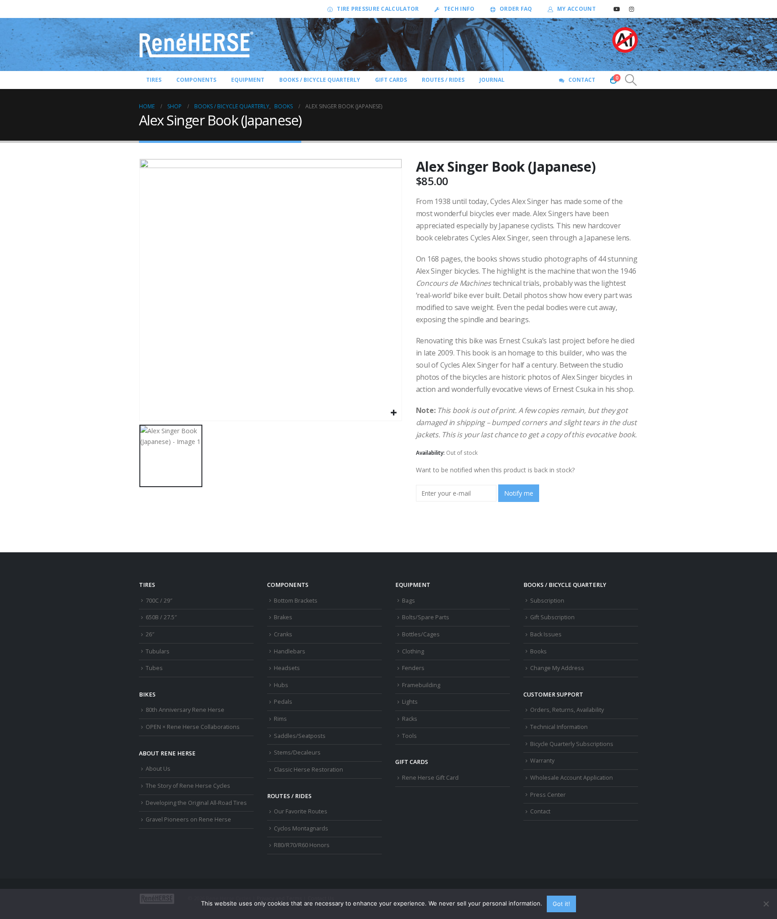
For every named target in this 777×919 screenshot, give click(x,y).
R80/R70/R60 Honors (302, 845)
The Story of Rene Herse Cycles (188, 786)
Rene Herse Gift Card (430, 777)
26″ (150, 634)
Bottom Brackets (295, 600)
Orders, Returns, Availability (567, 710)
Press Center (548, 795)
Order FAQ (516, 9)
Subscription (547, 600)
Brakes (283, 617)
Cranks (283, 634)
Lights (410, 702)
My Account (576, 9)
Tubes (154, 668)
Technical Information (559, 727)
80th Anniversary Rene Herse (185, 710)
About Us (158, 768)
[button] (631, 80)
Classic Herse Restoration (308, 769)
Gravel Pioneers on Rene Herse (188, 819)
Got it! (561, 903)
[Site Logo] (196, 44)
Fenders (413, 668)
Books (538, 651)
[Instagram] (631, 9)
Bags (408, 600)
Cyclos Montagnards (302, 828)
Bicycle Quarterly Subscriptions (571, 744)
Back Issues (546, 634)
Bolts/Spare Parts (425, 617)
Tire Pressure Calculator (378, 9)
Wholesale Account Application (571, 777)
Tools (409, 736)
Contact (581, 80)
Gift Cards (391, 80)
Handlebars (289, 651)
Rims (280, 719)
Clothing (413, 651)
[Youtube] (616, 9)
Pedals (283, 702)
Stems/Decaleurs (297, 752)
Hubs (281, 685)
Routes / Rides (443, 80)
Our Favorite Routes (300, 811)
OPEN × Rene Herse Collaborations (193, 727)
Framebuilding (421, 685)
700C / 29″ (159, 600)
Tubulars (158, 651)
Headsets (287, 668)
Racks (409, 719)
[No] (765, 903)
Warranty (542, 760)
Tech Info (459, 9)
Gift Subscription (552, 617)
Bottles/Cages (421, 634)
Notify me (518, 493)
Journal (492, 80)
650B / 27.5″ (161, 617)
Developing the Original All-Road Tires (196, 803)
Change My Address (557, 668)
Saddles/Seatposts (300, 736)
